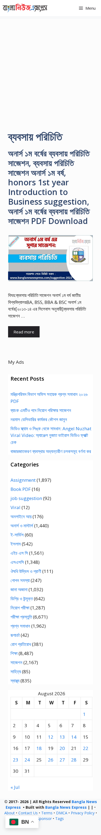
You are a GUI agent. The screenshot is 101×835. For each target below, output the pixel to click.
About (9, 812)
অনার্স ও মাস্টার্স (22, 526)
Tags (59, 818)
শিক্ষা (14, 653)
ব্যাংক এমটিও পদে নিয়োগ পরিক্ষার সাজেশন (41, 410)
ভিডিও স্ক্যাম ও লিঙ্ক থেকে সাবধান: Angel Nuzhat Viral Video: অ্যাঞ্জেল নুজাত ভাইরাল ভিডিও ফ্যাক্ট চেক (51, 435)
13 (62, 737)
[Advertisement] (50, 69)
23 (15, 760)
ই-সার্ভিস (17, 535)
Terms (47, 812)
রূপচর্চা (15, 635)
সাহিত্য (16, 671)
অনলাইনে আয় (21, 516)
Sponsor (44, 818)
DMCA (61, 812)
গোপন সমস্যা (20, 580)
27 (62, 760)
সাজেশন (16, 662)
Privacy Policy (83, 812)
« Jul (15, 787)
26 (50, 760)
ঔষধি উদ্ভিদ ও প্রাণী (26, 571)
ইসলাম (16, 544)
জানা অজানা (19, 589)
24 (27, 760)
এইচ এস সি (19, 553)
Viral (15, 507)
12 (50, 737)
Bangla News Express (66, 807)
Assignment (23, 480)
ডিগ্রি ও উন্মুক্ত (22, 598)
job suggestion (26, 498)
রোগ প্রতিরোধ (21, 644)
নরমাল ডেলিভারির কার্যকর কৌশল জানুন (39, 419)
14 (73, 737)
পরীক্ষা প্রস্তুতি (21, 617)
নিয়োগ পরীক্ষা (20, 608)
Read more (23, 331)
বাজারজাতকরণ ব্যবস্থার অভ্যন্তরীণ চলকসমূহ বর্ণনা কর (51, 451)
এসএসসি (17, 562)
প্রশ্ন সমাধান (20, 626)
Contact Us (28, 812)
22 (85, 748)
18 (39, 748)
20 (62, 748)
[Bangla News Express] (25, 8)
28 (73, 760)
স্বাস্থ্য (15, 681)
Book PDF (21, 489)
